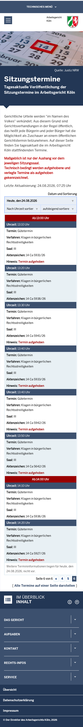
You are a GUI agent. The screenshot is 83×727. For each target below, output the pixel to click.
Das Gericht (14, 620)
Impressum (11, 710)
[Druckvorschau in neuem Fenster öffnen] (69, 602)
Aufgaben (12, 634)
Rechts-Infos (15, 663)
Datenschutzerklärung (18, 700)
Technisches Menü (40, 6)
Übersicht (10, 690)
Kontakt (11, 648)
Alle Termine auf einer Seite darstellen (44, 585)
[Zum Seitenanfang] (76, 602)
